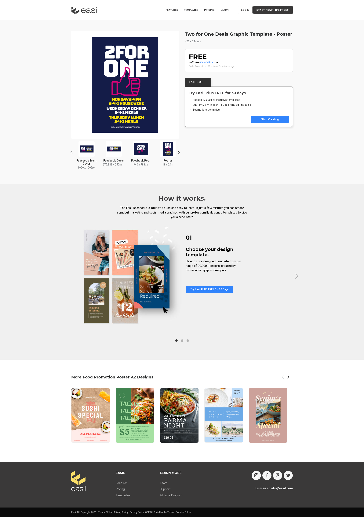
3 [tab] (188, 341)
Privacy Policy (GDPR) (141, 512)
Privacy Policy (121, 512)
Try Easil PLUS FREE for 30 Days (209, 289)
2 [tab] (182, 341)
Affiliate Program (171, 495)
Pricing (209, 10)
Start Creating (270, 119)
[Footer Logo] (78, 481)
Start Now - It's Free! (273, 9)
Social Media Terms (164, 512)
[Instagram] (256, 475)
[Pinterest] (277, 475)
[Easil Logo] (86, 10)
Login (245, 9)
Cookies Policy (183, 512)
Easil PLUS (195, 82)
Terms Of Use (105, 512)
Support (165, 489)
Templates (123, 495)
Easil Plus (206, 62)
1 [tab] (176, 341)
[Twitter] (288, 475)
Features (122, 483)
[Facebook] (266, 475)
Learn (224, 10)
